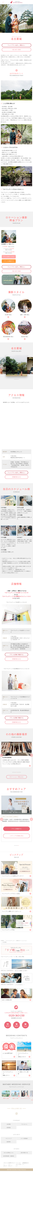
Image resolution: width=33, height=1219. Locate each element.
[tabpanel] (16, 365)
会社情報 (9, 1124)
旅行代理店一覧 (24, 1152)
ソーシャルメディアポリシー (18, 1164)
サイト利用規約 (24, 1138)
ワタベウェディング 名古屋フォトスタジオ (16, 592)
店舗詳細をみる (16, 477)
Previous (1, 755)
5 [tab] (18, 379)
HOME (2, 940)
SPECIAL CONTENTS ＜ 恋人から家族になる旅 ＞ (14, 970)
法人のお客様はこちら (8, 1152)
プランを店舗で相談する (16, 654)
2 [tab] (15, 379)
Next (31, 755)
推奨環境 (9, 1141)
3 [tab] (16, 379)
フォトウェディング (10, 940)
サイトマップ (9, 1138)
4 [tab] (17, 379)
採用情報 (9, 1127)
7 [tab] (18, 772)
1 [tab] (14, 379)
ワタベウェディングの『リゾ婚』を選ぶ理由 (12, 956)
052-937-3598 (16, 49)
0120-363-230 (16, 1015)
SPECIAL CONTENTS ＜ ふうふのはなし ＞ (13, 984)
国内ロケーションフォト (21, 940)
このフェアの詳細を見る (16, 835)
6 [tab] (17, 772)
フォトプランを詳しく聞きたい (16, 45)
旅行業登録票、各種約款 (8, 1156)
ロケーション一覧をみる (16, 777)
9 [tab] (20, 772)
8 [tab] (19, 772)
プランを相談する (16, 828)
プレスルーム (24, 1124)
